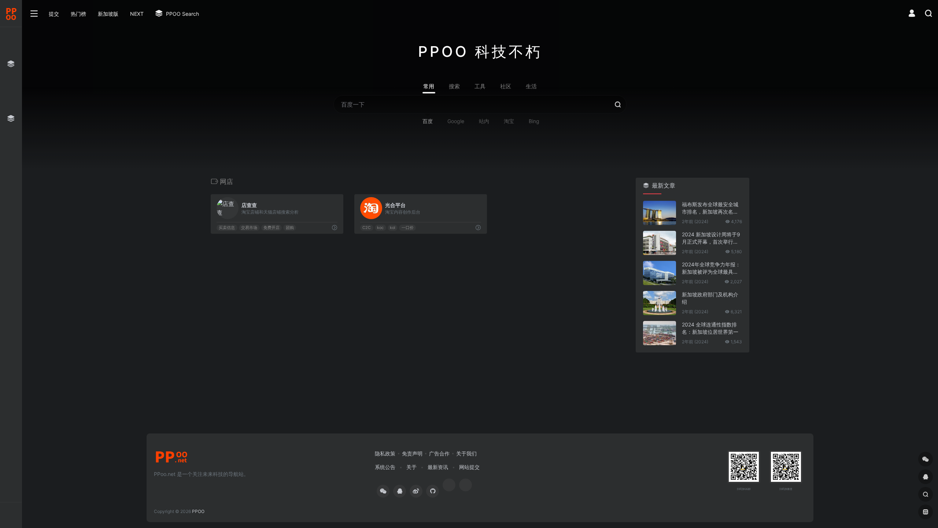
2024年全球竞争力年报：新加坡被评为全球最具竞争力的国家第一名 (711, 268)
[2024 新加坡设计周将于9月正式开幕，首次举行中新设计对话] (659, 243)
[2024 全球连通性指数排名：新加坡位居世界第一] (659, 333)
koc (380, 227)
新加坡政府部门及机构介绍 (710, 298)
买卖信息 (227, 227)
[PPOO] (171, 459)
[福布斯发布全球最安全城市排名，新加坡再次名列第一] (659, 213)
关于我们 (466, 453)
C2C (366, 227)
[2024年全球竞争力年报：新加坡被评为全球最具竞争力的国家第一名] (659, 273)
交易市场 (249, 227)
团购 (290, 227)
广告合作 (439, 453)
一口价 (407, 227)
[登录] (912, 14)
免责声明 (412, 453)
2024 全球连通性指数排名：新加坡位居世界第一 (710, 328)
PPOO (198, 511)
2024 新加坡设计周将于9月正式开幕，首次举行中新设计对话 (711, 238)
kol (392, 227)
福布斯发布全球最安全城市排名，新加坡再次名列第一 (710, 208)
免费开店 (271, 227)
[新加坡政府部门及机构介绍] (659, 303)
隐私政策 (385, 453)
